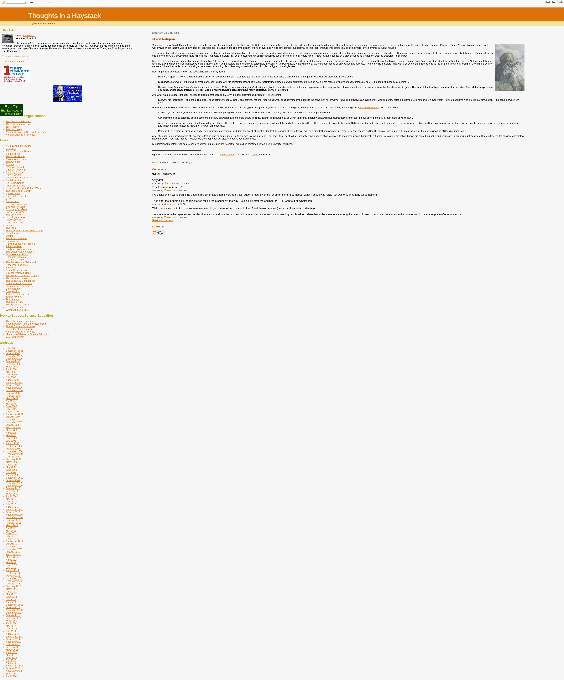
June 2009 (11, 470)
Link (154, 162)
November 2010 (14, 515)
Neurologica (12, 233)
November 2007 (14, 419)
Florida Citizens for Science (20, 326)
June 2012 (11, 565)
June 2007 (11, 406)
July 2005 (11, 348)
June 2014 (11, 628)
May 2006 (11, 372)
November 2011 (14, 546)
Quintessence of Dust (17, 254)
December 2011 (14, 549)
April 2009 (11, 464)
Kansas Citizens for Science (20, 134)
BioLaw (10, 164)
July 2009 (11, 472)
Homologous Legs (15, 217)
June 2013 (11, 597)
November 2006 (14, 388)
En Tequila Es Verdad (17, 196)
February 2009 (13, 459)
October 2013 (13, 607)
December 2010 (14, 517)
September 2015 (14, 665)
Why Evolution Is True (17, 310)
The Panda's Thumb (16, 238)
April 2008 (11, 433)
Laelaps (10, 225)
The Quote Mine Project (18, 121)
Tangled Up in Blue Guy (18, 294)
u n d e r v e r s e (14, 307)
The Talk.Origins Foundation (20, 321)
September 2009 (14, 478)
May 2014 (11, 626)
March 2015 (12, 650)
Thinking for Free (15, 302)
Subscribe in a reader (14, 61)
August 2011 (12, 538)
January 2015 (13, 644)
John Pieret (172, 190)
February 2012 (13, 554)
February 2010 (13, 491)
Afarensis (11, 148)
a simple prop (13, 154)
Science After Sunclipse (18, 273)
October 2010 (13, 512)
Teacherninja (12, 299)
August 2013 (12, 602)
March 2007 (12, 398)
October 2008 (13, 448)
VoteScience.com (15, 337)
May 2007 (11, 403)
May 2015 (11, 655)
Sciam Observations (16, 270)
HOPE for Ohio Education (19, 329)
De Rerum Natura (15, 183)
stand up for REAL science (19, 286)
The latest (390, 45)
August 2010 (12, 507)
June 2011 (11, 533)
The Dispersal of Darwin (18, 191)
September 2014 (14, 636)
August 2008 (12, 443)
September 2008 (14, 446)
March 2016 (12, 673)
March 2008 (12, 430)
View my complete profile (15, 56)
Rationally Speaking (16, 257)
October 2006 (13, 385)
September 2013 (14, 605)
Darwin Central (14, 175)
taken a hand (227, 154)
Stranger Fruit (13, 291)
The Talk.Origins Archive (18, 124)
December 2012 (14, 581)
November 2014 (14, 642)
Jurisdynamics (13, 220)
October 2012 (13, 575)
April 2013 (11, 591)
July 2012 (11, 568)
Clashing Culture (15, 172)
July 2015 (11, 660)
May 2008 (11, 435)
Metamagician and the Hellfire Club (24, 230)
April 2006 (11, 369)
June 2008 (11, 438)
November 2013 (14, 610)
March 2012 (12, 557)
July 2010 (11, 504)
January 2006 (13, 361)
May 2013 (11, 594)
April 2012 (11, 560)
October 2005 (13, 353)
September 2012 (14, 573)
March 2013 (12, 589)
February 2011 (13, 523)
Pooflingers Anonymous (18, 249)
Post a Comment (162, 220)
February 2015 (13, 647)
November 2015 (14, 671)
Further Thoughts (15, 212)
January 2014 (13, 615)
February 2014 (13, 618)
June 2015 (11, 657)
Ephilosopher (13, 193)
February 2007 (13, 396)
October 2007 (13, 417)
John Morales (173, 183)
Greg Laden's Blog (15, 222)
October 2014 (13, 639)
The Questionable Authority (20, 251)
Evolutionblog (13, 201)
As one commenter (369, 107)
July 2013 (11, 599)
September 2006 (14, 382)
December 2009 (14, 485)
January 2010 (13, 488)
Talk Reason (12, 127)
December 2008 (14, 454)
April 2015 (11, 652)
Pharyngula (12, 241)
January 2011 (13, 520)
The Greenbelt (13, 214)
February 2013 (13, 586)
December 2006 (14, 390)
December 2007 (14, 422)
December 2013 (14, 613)
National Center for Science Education (26, 132)
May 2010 (11, 499)
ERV (8, 199)
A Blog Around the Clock (18, 146)
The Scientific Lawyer (17, 278)
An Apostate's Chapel (17, 159)
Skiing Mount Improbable (19, 283)
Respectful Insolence (17, 265)
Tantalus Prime (13, 296)
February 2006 (13, 364)
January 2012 (13, 552)
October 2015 (13, 668)
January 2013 (13, 583)
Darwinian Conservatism (19, 177)
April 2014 (11, 623)
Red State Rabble (15, 259)
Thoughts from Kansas (17, 304)
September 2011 (14, 541)
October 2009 (13, 480)
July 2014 (11, 631)
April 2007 (11, 401)
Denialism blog (14, 180)
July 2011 (11, 536)
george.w (171, 204)
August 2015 (12, 663)
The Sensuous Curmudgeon (20, 281)
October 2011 (13, 544)
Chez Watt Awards (15, 167)
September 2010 (14, 509)
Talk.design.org (14, 129)
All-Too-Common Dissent (19, 151)
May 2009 (11, 467)
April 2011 (11, 528)
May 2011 (11, 530)
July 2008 (11, 441)
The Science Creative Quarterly (22, 275)
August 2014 (12, 634)
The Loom (11, 228)
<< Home (158, 226)
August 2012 (12, 570)
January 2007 (13, 393)
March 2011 (12, 525)
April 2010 (11, 496)
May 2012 (11, 562)
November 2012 (14, 578)
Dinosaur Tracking (15, 185)
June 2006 (11, 374)
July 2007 (11, 409)
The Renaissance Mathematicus (23, 262)
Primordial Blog (14, 246)
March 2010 (12, 493)
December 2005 (14, 358)
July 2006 (11, 377)
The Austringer (13, 162)
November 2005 (14, 356)
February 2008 (13, 427)
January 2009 (13, 456)
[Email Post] (190, 162)
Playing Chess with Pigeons (20, 244)
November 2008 (14, 451)
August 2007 (12, 411)
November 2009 (14, 483)
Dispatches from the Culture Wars (23, 188)
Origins (9, 236)
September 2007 (14, 414)
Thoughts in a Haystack (64, 16)
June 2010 (11, 501)
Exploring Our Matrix (16, 209)
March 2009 (12, 462)
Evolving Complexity (16, 204)
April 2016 (11, 676)
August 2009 (12, 475)
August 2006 (12, 380)
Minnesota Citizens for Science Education (27, 334)
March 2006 (12, 366)
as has (254, 154)
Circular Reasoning (16, 169)
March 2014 (12, 620)
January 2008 (13, 425)
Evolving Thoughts (15, 206)
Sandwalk (11, 267)
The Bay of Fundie (15, 156)
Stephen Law (13, 289)
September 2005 (14, 351)
